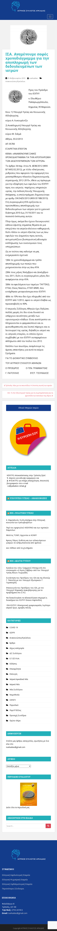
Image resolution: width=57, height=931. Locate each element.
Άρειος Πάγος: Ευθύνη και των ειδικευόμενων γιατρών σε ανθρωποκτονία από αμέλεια (26, 541)
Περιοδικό (14, 705)
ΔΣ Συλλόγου (16, 653)
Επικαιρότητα (15, 669)
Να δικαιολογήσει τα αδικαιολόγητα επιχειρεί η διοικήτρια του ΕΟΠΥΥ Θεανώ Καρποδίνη (26, 598)
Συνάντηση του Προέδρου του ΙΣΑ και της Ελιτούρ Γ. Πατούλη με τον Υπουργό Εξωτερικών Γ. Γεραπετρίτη (28, 580)
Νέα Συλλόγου (16, 689)
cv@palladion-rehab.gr (16, 486)
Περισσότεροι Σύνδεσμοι (13, 888)
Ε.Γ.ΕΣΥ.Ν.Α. (15, 658)
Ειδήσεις (13, 663)
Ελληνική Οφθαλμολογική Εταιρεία (17, 884)
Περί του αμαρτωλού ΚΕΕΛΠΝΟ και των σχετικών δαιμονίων (27, 528)
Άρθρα (12, 643)
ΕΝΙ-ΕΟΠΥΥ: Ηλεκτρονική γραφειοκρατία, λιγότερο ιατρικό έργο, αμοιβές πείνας (28, 606)
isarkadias (33, 78)
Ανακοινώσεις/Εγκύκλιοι (15, 81)
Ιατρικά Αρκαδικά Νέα (19, 679)
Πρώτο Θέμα (15, 720)
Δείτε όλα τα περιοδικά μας (17, 807)
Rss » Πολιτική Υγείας (22, 513)
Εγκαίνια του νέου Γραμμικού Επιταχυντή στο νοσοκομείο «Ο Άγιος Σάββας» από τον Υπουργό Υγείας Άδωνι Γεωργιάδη (27, 570)
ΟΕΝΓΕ (13, 700)
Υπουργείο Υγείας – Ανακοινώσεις (28, 498)
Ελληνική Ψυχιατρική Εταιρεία (15, 879)
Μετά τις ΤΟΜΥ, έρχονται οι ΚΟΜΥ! (21, 535)
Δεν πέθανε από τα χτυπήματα (19, 548)
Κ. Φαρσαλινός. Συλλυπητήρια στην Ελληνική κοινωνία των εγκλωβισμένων (25, 521)
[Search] (48, 826)
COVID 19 (14, 627)
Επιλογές (13, 674)
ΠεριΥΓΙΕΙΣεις (15, 710)
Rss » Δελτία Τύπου (20, 561)
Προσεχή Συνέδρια (18, 715)
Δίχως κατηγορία (17, 648)
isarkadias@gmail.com (15, 747)
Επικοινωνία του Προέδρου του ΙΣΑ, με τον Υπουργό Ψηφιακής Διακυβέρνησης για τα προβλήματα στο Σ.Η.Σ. (25, 590)
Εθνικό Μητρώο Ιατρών (28, 408)
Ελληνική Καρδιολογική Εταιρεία (16, 875)
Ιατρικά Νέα (14, 684)
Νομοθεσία (14, 694)
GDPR (12, 632)
